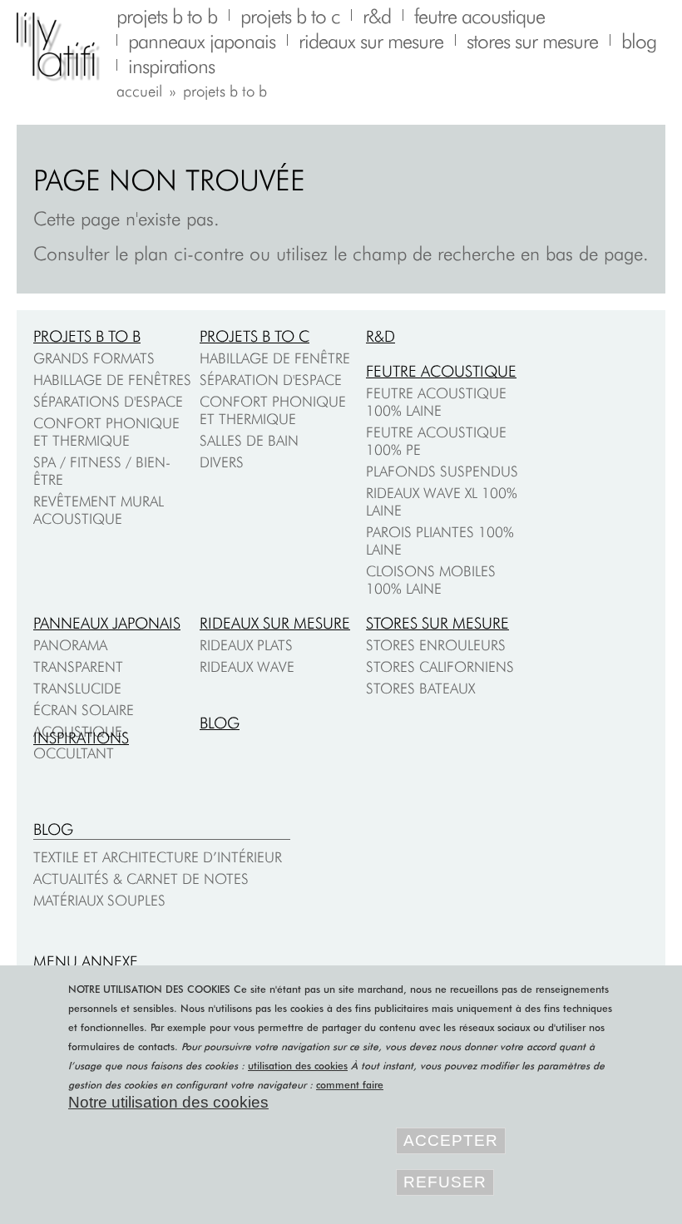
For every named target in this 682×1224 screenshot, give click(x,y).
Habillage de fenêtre (275, 358)
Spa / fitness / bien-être (101, 470)
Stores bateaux (420, 688)
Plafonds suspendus (442, 471)
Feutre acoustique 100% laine (436, 401)
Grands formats (94, 358)
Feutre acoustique (441, 371)
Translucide (77, 688)
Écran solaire (83, 709)
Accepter (450, 1140)
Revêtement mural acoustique (98, 509)
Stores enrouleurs (436, 645)
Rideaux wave (247, 666)
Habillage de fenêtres (112, 379)
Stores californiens (440, 666)
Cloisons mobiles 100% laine (431, 579)
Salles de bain (249, 440)
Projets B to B (87, 336)
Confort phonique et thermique (106, 431)
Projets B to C (254, 336)
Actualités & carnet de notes (141, 878)
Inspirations (81, 737)
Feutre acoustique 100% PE (436, 440)
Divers (222, 462)
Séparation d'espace (271, 379)
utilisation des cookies (298, 1065)
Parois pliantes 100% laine (440, 540)
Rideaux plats (246, 645)
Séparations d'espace (108, 401)
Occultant (73, 753)
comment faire (349, 1084)
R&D (380, 336)
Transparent (78, 666)
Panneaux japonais (106, 623)
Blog (220, 722)
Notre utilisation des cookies (168, 1102)
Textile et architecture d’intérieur (157, 857)
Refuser (445, 1182)
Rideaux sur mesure (275, 623)
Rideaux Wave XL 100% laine (441, 501)
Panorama (70, 645)
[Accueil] (66, 47)
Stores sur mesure (437, 623)
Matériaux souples (99, 900)
